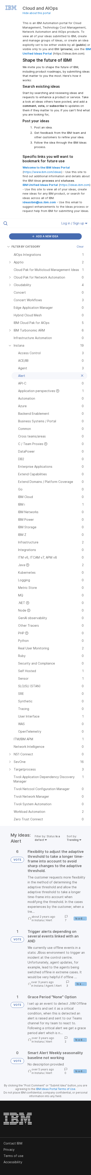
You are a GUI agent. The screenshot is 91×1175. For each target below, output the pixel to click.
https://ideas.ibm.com (74, 185)
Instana (39, 920)
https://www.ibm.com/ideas (42, 172)
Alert (49, 920)
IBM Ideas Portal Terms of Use (55, 1089)
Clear (80, 246)
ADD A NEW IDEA (46, 236)
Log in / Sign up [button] (73, 223)
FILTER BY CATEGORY (25, 246)
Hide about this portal (37, 13)
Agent (49, 985)
